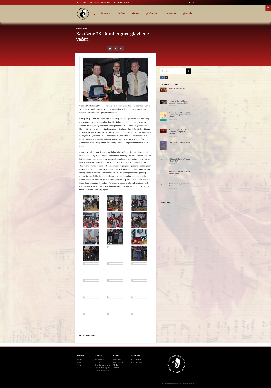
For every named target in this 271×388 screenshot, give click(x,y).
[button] (94, 14)
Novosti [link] (79, 29)
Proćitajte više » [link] (173, 91)
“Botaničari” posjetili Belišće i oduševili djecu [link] (179, 172)
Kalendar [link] (151, 13)
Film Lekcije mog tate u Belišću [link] (180, 142)
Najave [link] (121, 13)
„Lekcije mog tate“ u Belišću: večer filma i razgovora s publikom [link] (179, 132)
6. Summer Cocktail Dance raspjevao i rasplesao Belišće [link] (179, 102)
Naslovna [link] (105, 13)
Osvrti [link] (135, 13)
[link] (268, 8)
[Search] (188, 71)
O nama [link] (168, 13)
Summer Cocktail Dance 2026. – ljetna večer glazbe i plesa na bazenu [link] (180, 115)
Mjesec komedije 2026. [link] (177, 88)
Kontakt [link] (187, 13)
